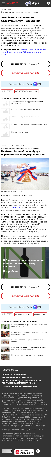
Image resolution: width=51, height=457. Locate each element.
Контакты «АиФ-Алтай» (14, 374)
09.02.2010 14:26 (7, 10)
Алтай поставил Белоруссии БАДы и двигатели (29, 124)
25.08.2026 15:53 (7, 146)
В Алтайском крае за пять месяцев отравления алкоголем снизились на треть (28, 348)
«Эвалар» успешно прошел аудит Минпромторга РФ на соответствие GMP (23, 52)
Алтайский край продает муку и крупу (25, 109)
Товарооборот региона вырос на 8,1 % (25, 117)
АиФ (20, 191)
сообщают (15, 207)
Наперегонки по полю (19, 132)
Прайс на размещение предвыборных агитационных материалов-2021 (21, 382)
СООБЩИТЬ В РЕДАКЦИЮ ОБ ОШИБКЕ (19, 386)
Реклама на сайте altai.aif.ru (17, 377)
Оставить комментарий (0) (25, 73)
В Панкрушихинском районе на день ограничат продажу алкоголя (23, 263)
